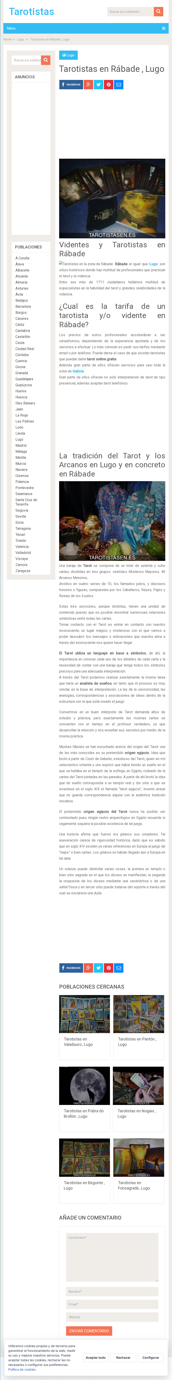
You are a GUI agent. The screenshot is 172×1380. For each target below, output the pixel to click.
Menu (11, 28)
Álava (19, 264)
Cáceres (21, 318)
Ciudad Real (24, 349)
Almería (21, 282)
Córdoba (22, 355)
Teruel (20, 534)
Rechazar (123, 1357)
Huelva (20, 391)
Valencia (22, 547)
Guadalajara (24, 379)
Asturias (21, 288)
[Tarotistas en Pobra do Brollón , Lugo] (84, 1086)
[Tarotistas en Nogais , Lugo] (138, 1086)
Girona (20, 367)
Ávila (19, 294)
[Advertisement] (112, 127)
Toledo (20, 540)
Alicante (21, 276)
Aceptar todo (96, 1357)
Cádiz (19, 325)
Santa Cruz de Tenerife (26, 502)
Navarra (21, 470)
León (19, 427)
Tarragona (23, 528)
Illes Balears (25, 403)
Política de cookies (22, 1369)
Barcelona (23, 306)
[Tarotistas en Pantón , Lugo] (138, 1014)
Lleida (20, 433)
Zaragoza (22, 571)
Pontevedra (24, 488)
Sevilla (20, 516)
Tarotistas (31, 12)
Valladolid (23, 553)
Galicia (78, 371)
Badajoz (21, 300)
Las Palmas (24, 421)
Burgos (21, 312)
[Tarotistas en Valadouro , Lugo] (84, 1014)
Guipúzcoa (23, 385)
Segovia (21, 510)
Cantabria (22, 331)
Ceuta (19, 343)
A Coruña (22, 258)
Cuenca (21, 361)
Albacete (22, 270)
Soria (19, 522)
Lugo (20, 39)
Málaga (21, 451)
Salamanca (23, 494)
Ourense (22, 476)
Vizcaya (21, 559)
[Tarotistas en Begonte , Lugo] (84, 1158)
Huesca (21, 397)
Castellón (22, 337)
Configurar (150, 1357)
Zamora (21, 565)
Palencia (22, 482)
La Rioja (21, 415)
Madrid (20, 445)
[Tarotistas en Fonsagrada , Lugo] (138, 1158)
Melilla (20, 457)
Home (7, 39)
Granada (21, 373)
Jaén (19, 409)
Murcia (20, 463)
